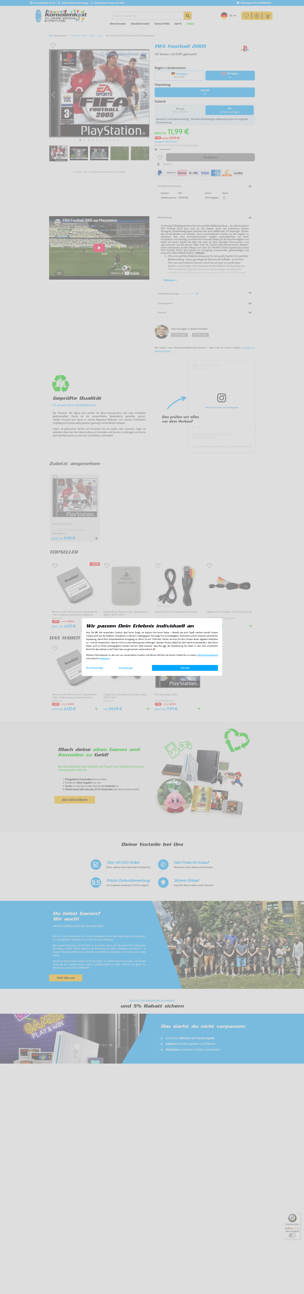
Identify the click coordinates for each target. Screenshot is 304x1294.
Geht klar (185, 667)
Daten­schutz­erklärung (207, 655)
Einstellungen (126, 668)
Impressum (104, 658)
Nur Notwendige (94, 667)
